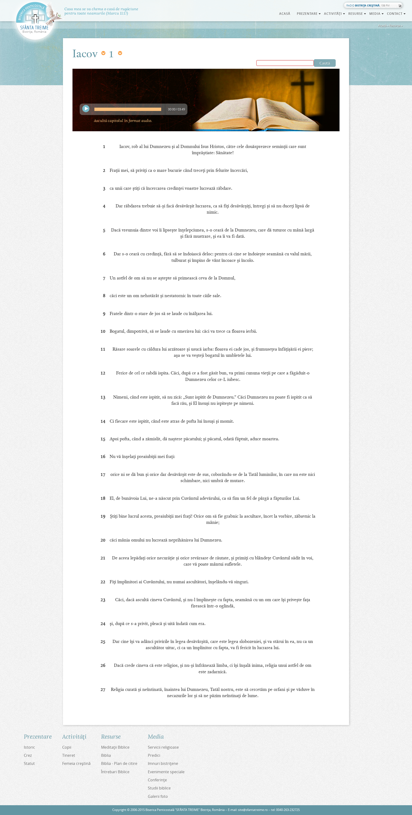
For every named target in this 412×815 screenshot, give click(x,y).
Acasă (284, 13)
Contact (396, 13)
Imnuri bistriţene (163, 763)
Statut (29, 763)
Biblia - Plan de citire (119, 763)
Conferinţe (157, 780)
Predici (154, 755)
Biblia (106, 755)
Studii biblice (159, 788)
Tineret (68, 755)
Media (376, 13)
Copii (66, 747)
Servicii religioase (163, 747)
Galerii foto (158, 796)
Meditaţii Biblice (115, 747)
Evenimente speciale (166, 771)
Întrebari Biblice (115, 771)
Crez (28, 755)
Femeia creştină (76, 763)
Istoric (29, 747)
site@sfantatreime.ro (253, 810)
